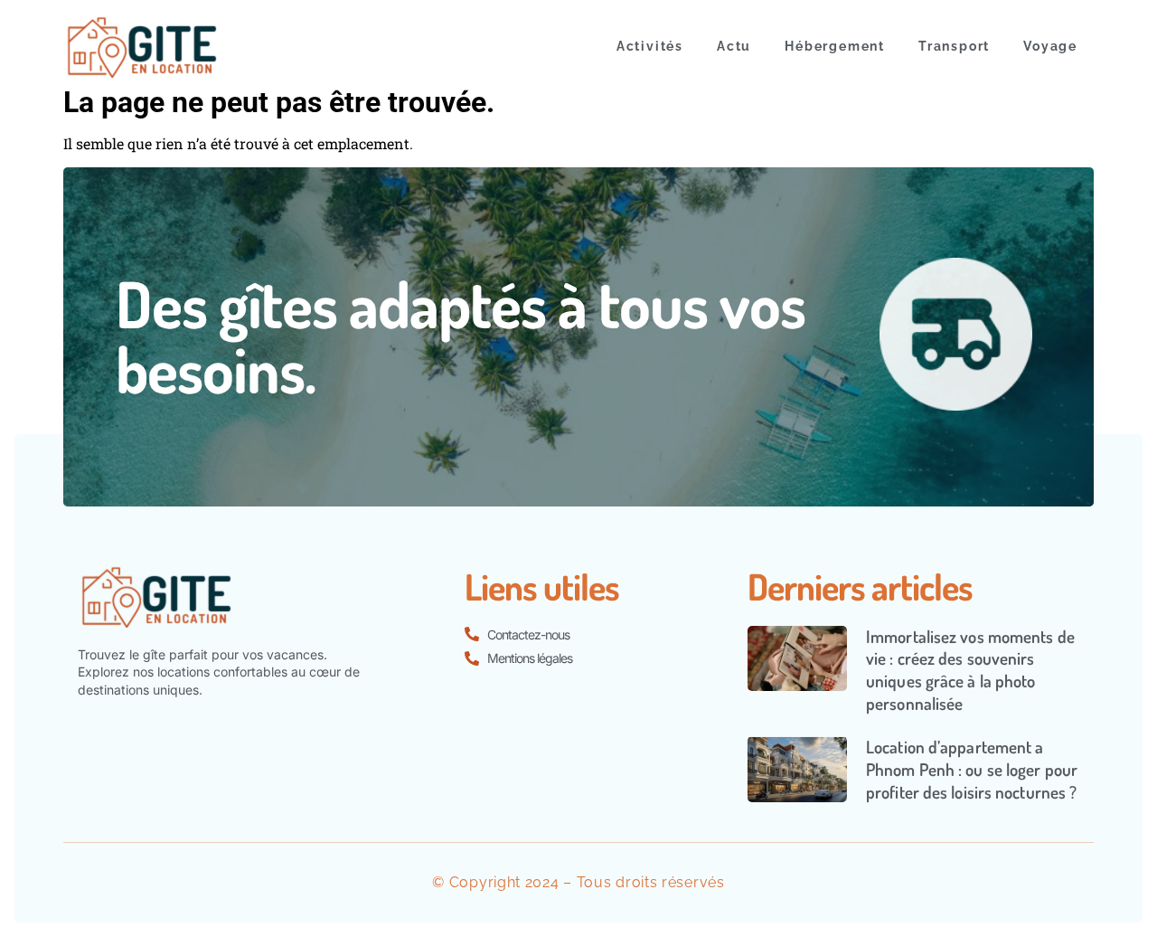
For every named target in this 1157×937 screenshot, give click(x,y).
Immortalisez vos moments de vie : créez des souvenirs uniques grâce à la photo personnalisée (970, 670)
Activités (649, 46)
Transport (954, 46)
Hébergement (835, 46)
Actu (734, 46)
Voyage (1050, 46)
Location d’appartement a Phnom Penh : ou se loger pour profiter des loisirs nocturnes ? (971, 768)
